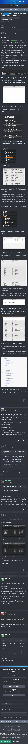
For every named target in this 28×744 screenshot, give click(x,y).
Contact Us (15, 728)
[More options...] (25, 33)
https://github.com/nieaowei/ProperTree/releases (13, 619)
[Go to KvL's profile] (2, 32)
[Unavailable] (14, 72)
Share (7, 703)
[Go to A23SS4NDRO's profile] (2, 409)
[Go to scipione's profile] (2, 579)
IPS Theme (7, 726)
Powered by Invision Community (14, 730)
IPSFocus (13, 726)
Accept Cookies (6, 741)
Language (18, 726)
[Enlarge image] (12, 127)
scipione (7, 578)
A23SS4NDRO (20, 451)
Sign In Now (14, 695)
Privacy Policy (9, 728)
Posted (11, 33)
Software (13, 27)
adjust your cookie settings (17, 736)
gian (18, 640)
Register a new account (14, 686)
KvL (17, 486)
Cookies (20, 728)
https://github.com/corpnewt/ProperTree (11, 60)
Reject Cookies (15, 741)
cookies (9, 734)
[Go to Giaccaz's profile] (2, 613)
